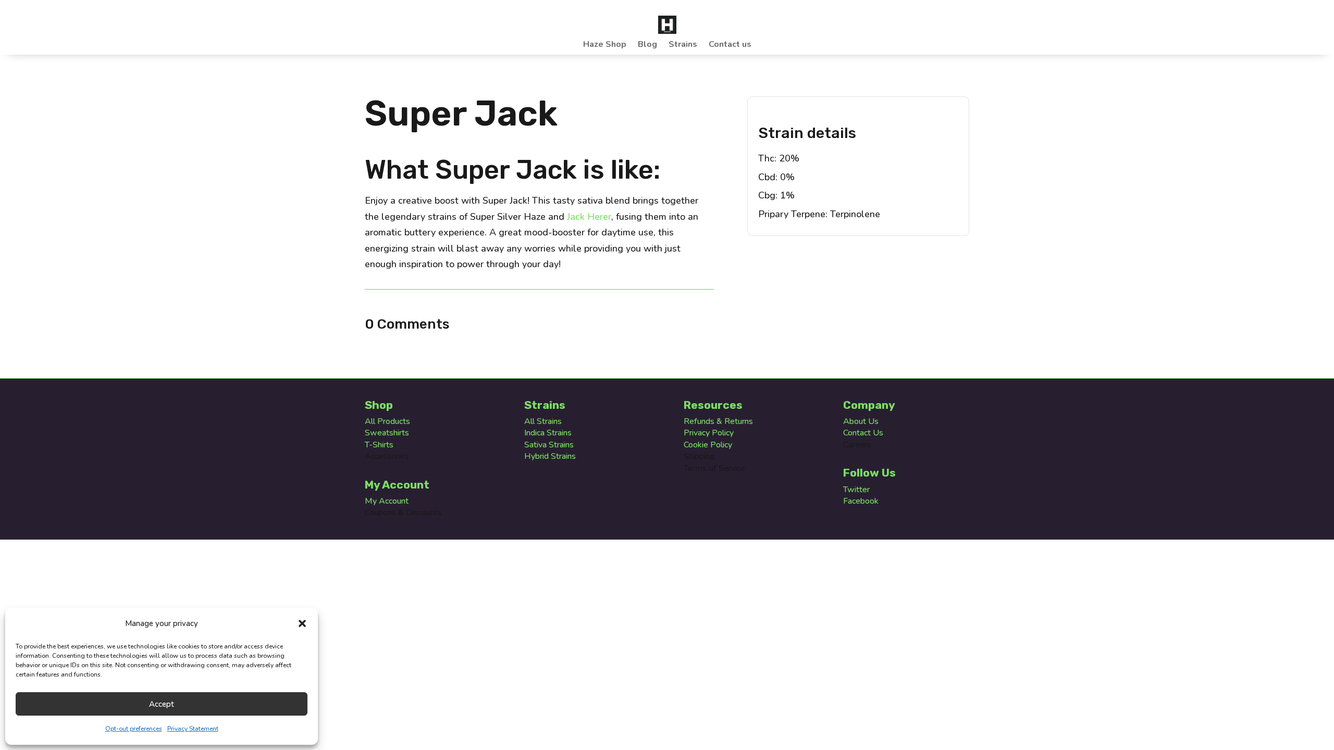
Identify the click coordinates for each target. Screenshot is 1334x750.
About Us (861, 421)
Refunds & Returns (718, 421)
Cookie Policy (708, 445)
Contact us (730, 45)
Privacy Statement (192, 728)
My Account (387, 501)
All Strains (543, 421)
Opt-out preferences (133, 728)
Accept (161, 704)
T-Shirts (379, 445)
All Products (387, 421)
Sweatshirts (387, 433)
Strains (683, 45)
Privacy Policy (709, 433)
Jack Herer (589, 216)
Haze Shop (604, 45)
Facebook (861, 501)
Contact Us (863, 433)
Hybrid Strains (550, 456)
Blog (647, 45)
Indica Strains (548, 433)
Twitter (856, 489)
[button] (302, 623)
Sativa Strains (549, 445)
